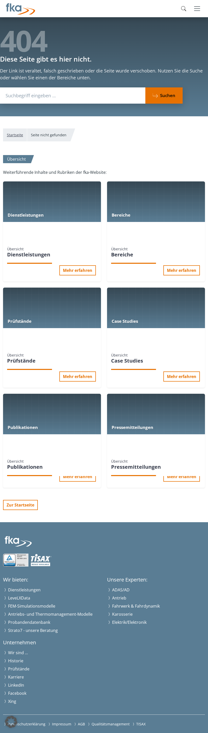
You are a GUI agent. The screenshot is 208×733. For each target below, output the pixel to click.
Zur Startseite (20, 505)
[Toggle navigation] (197, 8)
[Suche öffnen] (183, 8)
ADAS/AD (120, 590)
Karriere (15, 677)
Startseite (15, 135)
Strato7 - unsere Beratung (32, 630)
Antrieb (118, 598)
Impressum (61, 724)
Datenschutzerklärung (26, 724)
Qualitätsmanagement (110, 724)
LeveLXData (18, 598)
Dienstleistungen (24, 590)
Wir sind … (17, 652)
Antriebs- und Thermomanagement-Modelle (50, 614)
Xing (11, 701)
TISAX (140, 724)
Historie (15, 661)
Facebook (16, 693)
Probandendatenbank (28, 622)
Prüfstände (18, 669)
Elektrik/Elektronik (129, 622)
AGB (81, 724)
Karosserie (122, 614)
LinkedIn (15, 685)
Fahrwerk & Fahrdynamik (135, 606)
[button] (11, 722)
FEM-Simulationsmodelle (31, 606)
